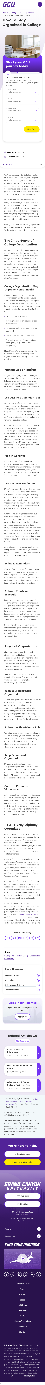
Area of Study (12, 108)
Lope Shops (22, 1310)
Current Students (23, 1283)
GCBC (22, 1316)
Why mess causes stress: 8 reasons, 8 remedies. (22, 1101)
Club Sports (9, 956)
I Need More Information (22, 1162)
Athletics (22, 1294)
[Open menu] (40, 4)
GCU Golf (22, 1332)
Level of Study (12, 89)
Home (5, 12)
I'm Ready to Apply (22, 1154)
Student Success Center (28, 914)
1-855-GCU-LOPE (22, 1196)
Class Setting (12, 99)
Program (10, 117)
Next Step (31, 129)
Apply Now (22, 1016)
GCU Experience (27, 12)
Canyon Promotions (22, 1321)
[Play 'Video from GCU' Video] (22, 1259)
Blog (14, 12)
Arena (22, 1300)
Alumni (22, 1289)
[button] (22, 92)
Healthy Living (22, 956)
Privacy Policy (29, 1376)
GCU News (22, 1305)
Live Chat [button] (24, 1204)
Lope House (22, 1326)
